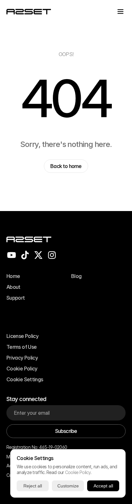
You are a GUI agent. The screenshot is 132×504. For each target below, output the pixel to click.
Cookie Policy (78, 472)
